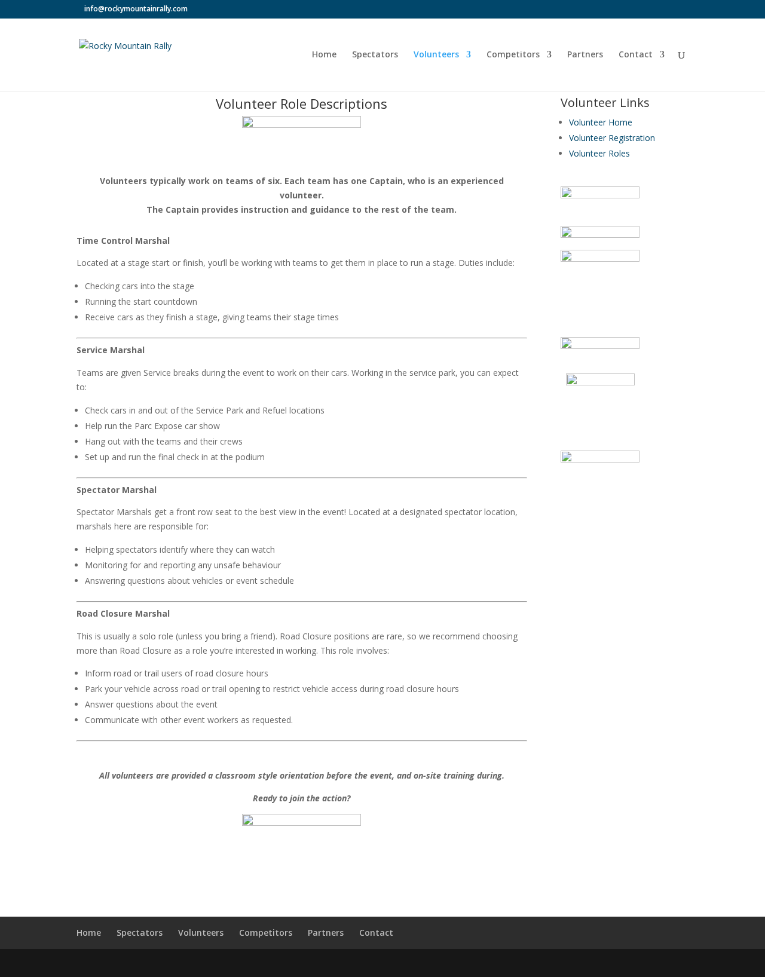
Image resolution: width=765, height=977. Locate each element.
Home (324, 55)
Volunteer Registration (612, 137)
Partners (585, 55)
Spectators (375, 55)
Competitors (513, 55)
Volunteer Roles (599, 153)
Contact (636, 55)
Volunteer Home (600, 122)
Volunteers (436, 55)
